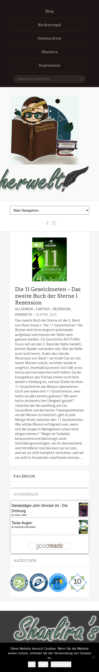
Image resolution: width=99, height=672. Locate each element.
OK (32, 664)
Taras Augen (22, 522)
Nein (43, 664)
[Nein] (93, 657)
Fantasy (43, 309)
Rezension (61, 309)
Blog (49, 11)
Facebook (24, 476)
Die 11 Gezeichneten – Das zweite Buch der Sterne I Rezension (48, 296)
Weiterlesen (61, 664)
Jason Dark (21, 515)
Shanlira (49, 52)
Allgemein (24, 309)
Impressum (49, 65)
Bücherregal (49, 25)
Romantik (23, 314)
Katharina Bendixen (25, 527)
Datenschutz (49, 38)
